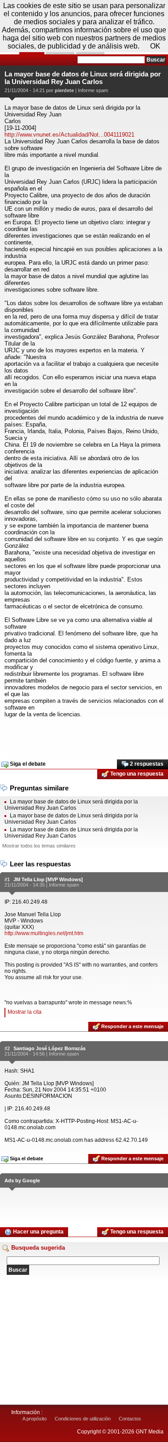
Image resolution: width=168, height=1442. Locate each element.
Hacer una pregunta (38, 1232)
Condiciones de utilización (83, 1418)
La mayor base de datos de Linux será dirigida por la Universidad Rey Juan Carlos (71, 805)
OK (155, 46)
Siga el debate (27, 764)
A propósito (34, 1418)
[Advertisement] (84, 735)
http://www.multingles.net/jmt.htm (43, 933)
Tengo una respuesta (136, 774)
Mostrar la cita (25, 1012)
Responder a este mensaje (132, 1026)
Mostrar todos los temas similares (39, 845)
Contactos (130, 1418)
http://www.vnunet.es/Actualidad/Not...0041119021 (69, 134)
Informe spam (93, 90)
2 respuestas (146, 764)
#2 (7, 1048)
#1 (7, 879)
